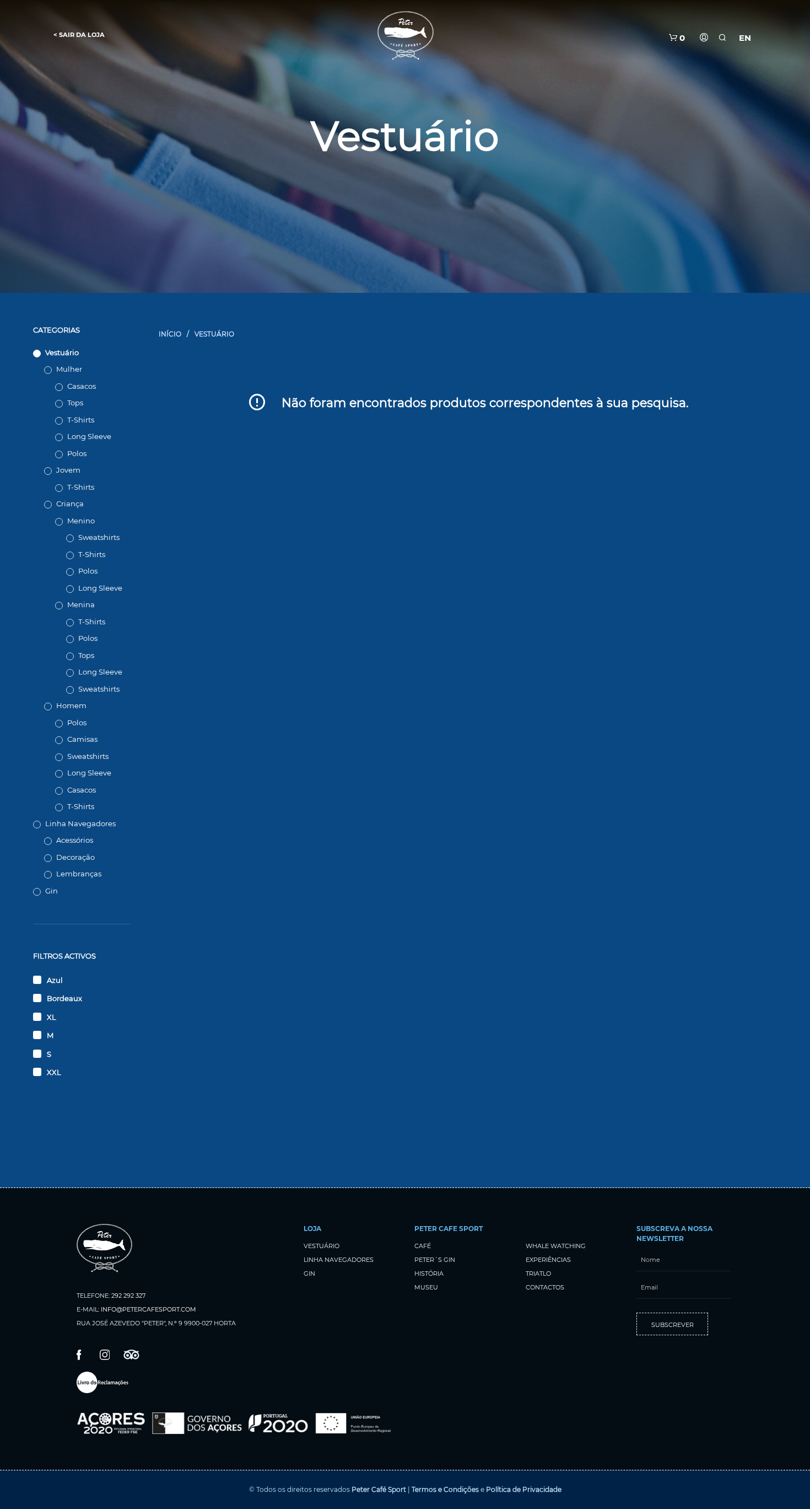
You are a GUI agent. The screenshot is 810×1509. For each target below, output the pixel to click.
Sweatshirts (99, 537)
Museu (426, 1287)
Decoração (75, 857)
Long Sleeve (89, 436)
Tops (75, 402)
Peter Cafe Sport (448, 1228)
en (745, 38)
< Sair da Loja (79, 35)
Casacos (81, 386)
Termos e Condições (445, 1489)
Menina (81, 604)
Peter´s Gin (434, 1260)
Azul (55, 980)
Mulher (69, 369)
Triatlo (538, 1273)
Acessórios (74, 840)
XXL (54, 1072)
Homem (71, 705)
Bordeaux (64, 998)
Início (170, 334)
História (429, 1273)
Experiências (548, 1260)
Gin (51, 890)
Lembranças (78, 873)
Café (422, 1246)
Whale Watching (556, 1246)
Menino (81, 520)
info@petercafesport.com (148, 1309)
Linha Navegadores (80, 823)
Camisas (82, 739)
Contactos (545, 1287)
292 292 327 (128, 1295)
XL (51, 1017)
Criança (70, 503)
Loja (312, 1228)
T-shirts (80, 419)
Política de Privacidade (523, 1489)
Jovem (68, 469)
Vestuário (62, 352)
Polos (77, 453)
